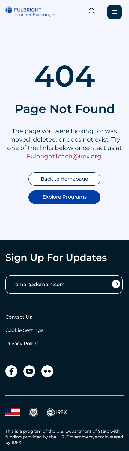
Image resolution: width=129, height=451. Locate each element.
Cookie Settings (24, 330)
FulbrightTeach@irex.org (64, 156)
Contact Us (18, 317)
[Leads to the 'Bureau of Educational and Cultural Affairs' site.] (12, 412)
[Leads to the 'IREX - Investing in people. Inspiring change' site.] (57, 412)
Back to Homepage (64, 179)
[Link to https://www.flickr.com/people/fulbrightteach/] (47, 371)
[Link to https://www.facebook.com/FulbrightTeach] (11, 371)
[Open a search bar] (92, 11)
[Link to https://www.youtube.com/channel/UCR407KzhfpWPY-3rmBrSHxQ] (29, 371)
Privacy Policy (21, 343)
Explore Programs (65, 197)
